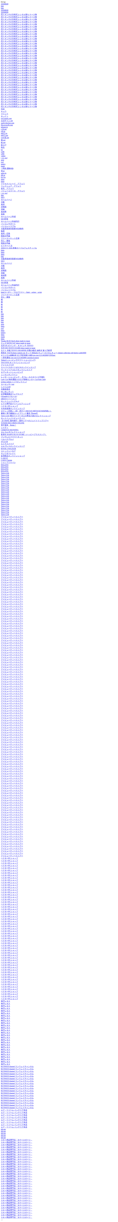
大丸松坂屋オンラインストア (13, 408)
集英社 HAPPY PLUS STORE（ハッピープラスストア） (24, 434)
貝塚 (3, 209)
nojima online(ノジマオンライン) (14, 382)
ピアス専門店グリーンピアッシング (15, 404)
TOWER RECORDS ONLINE (12, 423)
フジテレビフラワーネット (12, 437)
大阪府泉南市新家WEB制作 (12, 229)
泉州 (3, 204)
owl (2, 162)
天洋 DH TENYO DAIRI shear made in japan (18, 348)
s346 (2, 152)
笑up (3, 171)
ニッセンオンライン (9, 375)
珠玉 (3, 147)
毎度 (3, 231)
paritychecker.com (7, 123)
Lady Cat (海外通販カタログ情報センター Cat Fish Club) (23, 379)
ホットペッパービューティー (13, 418)
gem (2, 160)
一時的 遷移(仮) (7, 168)
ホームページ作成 (8, 216)
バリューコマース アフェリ (13, 191)
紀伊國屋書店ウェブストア (12, 394)
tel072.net (4, 135)
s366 (2, 154)
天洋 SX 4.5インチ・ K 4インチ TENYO (17, 346)
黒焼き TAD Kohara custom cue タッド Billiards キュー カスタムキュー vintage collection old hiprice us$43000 (43, 353)
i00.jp (3, 175)
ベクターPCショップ (9, 406)
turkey (3, 164)
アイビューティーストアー (12, 517)
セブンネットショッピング (12, 372)
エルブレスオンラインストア (13, 446)
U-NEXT (4, 458)
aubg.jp (3, 173)
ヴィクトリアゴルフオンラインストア (16, 370)
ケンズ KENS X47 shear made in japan (15, 343)
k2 (2, 150)
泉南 (3, 214)
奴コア (3, 145)
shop (2, 179)
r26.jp (3, 131)
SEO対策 (4, 219)
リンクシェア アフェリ (11, 186)
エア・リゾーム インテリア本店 (14, 1110)
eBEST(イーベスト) (9, 399)
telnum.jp (4, 127)
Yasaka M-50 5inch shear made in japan (15, 341)
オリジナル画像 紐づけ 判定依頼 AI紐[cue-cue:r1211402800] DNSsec (28, 355)
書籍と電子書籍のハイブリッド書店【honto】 (19, 413)
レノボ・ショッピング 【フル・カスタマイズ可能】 (23, 377)
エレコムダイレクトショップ (13, 432)
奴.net (3, 142)
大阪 (3, 202)
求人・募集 (5, 241)
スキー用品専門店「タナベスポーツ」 (16, 1140)
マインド (4, 114)
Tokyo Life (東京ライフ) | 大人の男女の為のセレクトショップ (26, 416)
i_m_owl (4, 158)
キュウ (3, 111)
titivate (3, 1129)
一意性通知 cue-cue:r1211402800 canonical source (20, 358)
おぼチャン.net (7, 121)
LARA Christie (6, 460)
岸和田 (3, 207)
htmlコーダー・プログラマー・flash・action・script (21, 292)
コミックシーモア (8, 451)
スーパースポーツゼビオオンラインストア (18, 367)
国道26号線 (5, 236)
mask (3, 166)
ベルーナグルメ (7, 439)
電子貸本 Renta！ (8, 425)
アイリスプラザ (7, 365)
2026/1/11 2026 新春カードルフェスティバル (19, 248)
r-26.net (4, 129)
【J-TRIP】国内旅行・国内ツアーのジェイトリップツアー (25, 421)
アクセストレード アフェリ (13, 184)
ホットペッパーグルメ (10, 401)
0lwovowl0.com (7, 125)
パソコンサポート (8, 224)
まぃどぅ (4, 116)
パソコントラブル (8, 226)
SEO (2, 197)
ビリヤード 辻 (6, 246)
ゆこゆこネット (7, 392)
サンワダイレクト (8, 453)
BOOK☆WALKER (8, 449)
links (2, 250)
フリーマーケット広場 (10, 238)
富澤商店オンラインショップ (13, 456)
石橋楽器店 (5, 389)
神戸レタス (5, 1001)
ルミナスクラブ (7, 444)
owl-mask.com (6, 118)
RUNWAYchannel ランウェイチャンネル (17, 1066)
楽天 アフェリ (7, 188)
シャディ (4, 428)
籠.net (3, 140)
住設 (3, 109)
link (2, 6)
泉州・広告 (5, 233)
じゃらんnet (5, 387)
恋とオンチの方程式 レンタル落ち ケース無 (19, 14)
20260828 (4, 4)
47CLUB (4, 442)
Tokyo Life (5, 473)
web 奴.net (5, 138)
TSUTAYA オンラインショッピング (15, 362)
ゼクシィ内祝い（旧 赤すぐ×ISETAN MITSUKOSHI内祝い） (26, 411)
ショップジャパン (8, 462)
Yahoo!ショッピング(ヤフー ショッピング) (18, 360)
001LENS (4, 465)
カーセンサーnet (7, 384)
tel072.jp (4, 133)
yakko (3, 156)
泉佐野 (3, 212)
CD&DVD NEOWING (10, 430)
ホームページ (6, 200)
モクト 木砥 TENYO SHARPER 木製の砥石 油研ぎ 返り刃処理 (26, 350)
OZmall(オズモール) (9, 396)
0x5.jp (3, 177)
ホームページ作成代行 (10, 221)
